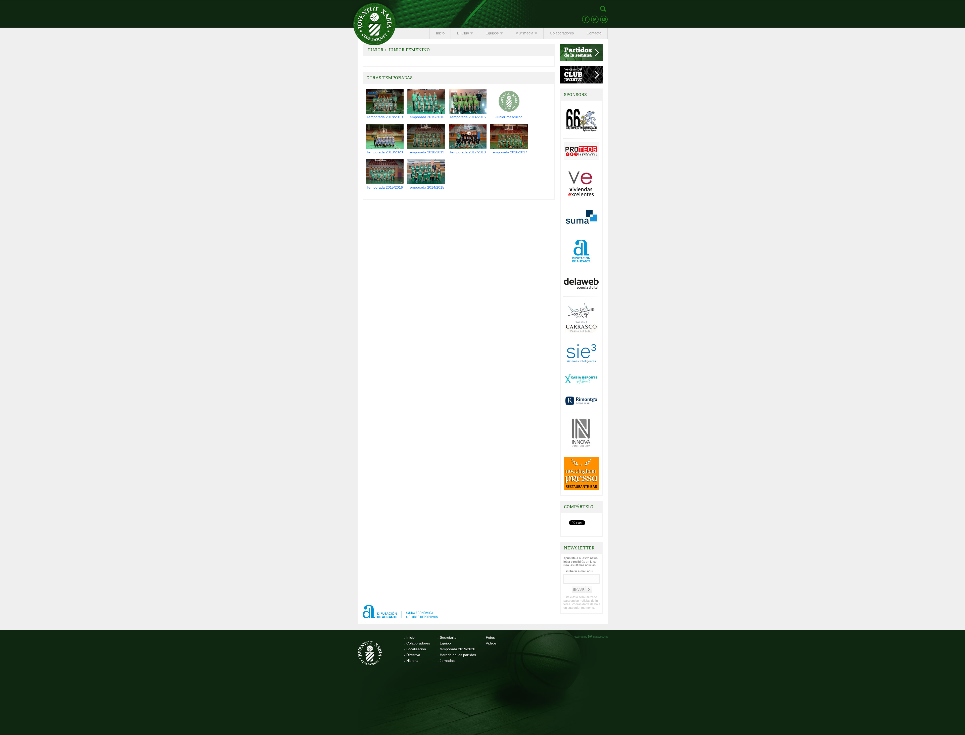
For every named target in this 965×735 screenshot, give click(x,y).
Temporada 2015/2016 (426, 117)
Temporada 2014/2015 (468, 117)
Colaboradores (418, 643)
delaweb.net (600, 636)
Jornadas (447, 661)
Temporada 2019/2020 (385, 152)
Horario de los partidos (458, 655)
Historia (412, 661)
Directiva (413, 655)
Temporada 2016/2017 (509, 152)
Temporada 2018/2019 (385, 117)
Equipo (445, 643)
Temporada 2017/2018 (468, 152)
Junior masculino (509, 117)
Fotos (490, 637)
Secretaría (448, 637)
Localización (416, 649)
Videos (491, 643)
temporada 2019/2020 (457, 649)
